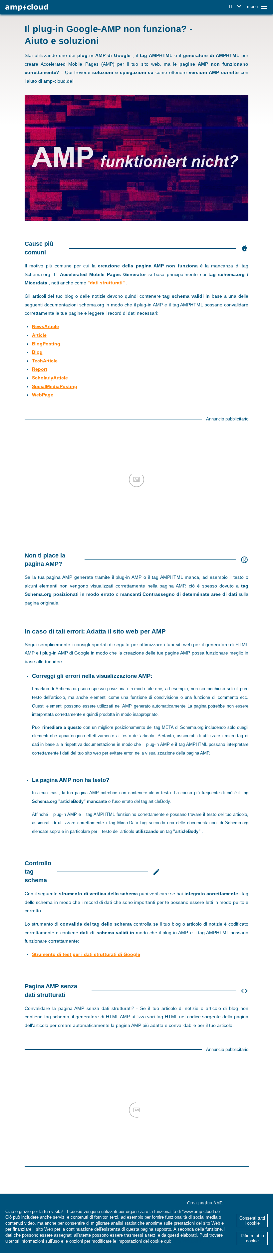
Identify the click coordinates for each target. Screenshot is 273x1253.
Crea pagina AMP (205, 1203)
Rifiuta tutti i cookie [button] (252, 1238)
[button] (236, 7)
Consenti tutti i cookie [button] (252, 1221)
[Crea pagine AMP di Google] (26, 7)
